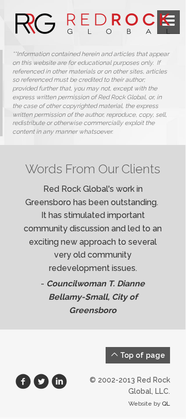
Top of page (141, 355)
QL (166, 403)
